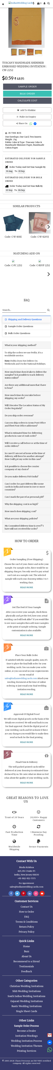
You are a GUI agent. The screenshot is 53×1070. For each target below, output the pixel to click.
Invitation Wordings (26, 1035)
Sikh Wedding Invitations (26, 991)
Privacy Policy (26, 931)
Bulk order (27, 93)
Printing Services (26, 1051)
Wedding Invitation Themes (26, 1045)
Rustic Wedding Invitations (26, 1006)
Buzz (26, 951)
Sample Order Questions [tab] (20, 326)
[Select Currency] (33, 3)
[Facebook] (11, 893)
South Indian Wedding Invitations (26, 996)
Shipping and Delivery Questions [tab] (25, 319)
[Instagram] (36, 893)
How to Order (26, 911)
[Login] (44, 3)
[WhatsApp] (31, 123)
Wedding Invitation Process (26, 1040)
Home (26, 946)
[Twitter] (17, 893)
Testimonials (26, 966)
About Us (27, 956)
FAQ (26, 916)
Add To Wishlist (27, 110)
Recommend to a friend (26, 961)
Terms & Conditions (26, 921)
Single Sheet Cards (26, 1011)
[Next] (48, 227)
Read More (26, 587)
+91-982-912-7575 (27, 878)
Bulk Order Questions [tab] (19, 333)
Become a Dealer (26, 1030)
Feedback (26, 971)
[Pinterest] (23, 893)
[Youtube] (42, 893)
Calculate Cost (27, 100)
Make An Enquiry (27, 117)
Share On (23, 123)
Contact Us (27, 906)
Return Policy (26, 926)
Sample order (27, 86)
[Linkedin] (30, 893)
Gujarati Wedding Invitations (26, 1001)
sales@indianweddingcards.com (21, 678)
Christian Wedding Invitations (26, 986)
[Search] (48, 3)
